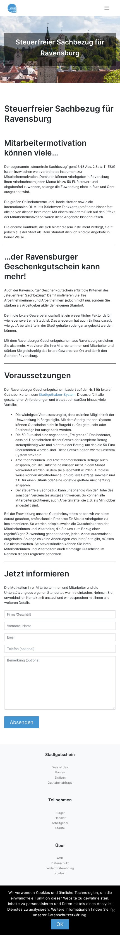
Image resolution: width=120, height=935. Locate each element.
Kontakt (60, 873)
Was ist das (60, 767)
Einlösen (60, 777)
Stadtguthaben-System (57, 394)
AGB (60, 858)
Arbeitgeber (60, 823)
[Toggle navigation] (107, 8)
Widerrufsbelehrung (60, 868)
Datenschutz (60, 863)
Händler (60, 818)
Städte (60, 828)
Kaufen (60, 772)
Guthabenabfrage (60, 783)
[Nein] (113, 910)
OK (60, 924)
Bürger (60, 813)
